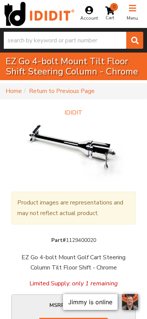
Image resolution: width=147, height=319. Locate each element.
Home (14, 91)
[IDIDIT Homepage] (39, 14)
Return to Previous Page (62, 91)
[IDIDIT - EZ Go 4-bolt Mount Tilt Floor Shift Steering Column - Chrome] (73, 151)
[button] (73, 40)
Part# (58, 240)
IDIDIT (73, 112)
